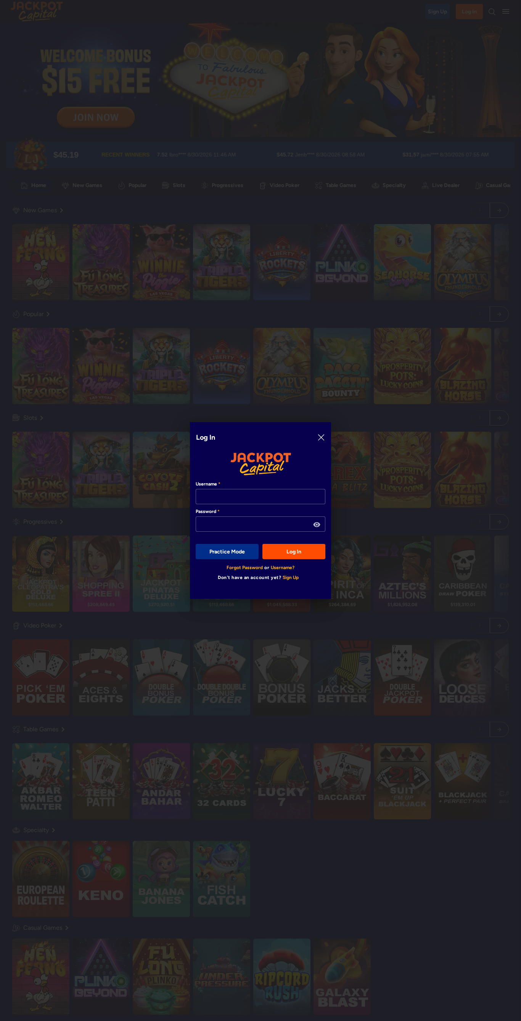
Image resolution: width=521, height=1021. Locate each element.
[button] (317, 525)
